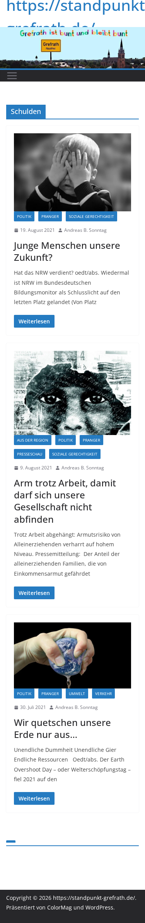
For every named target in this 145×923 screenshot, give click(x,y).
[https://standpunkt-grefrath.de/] (72, 32)
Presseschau (29, 454)
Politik (24, 216)
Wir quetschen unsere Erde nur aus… (62, 728)
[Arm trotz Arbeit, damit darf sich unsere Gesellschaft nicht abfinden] (72, 393)
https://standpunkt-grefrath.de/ (94, 897)
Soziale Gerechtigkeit (91, 216)
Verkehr (103, 693)
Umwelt (77, 693)
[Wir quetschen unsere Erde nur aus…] (72, 655)
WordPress (99, 907)
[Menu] (12, 76)
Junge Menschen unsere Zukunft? (67, 251)
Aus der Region (32, 440)
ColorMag (59, 907)
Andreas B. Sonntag (85, 230)
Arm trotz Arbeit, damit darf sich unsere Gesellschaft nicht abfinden (65, 500)
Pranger (50, 216)
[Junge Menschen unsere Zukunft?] (72, 172)
